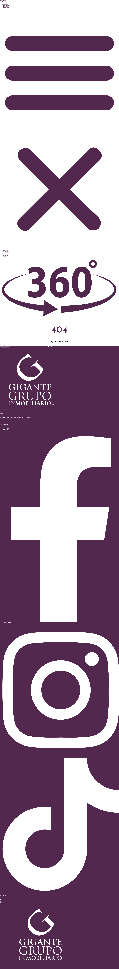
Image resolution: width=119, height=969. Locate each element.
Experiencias (5, 6)
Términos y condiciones (5, 968)
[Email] (59, 903)
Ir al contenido (3, 0)
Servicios (4, 10)
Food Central (5, 5)
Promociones (5, 7)
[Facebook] (59, 899)
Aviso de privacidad (114, 966)
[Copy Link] (59, 901)
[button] (59, 130)
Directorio (5, 4)
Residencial (5, 8)
